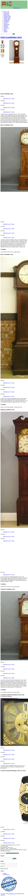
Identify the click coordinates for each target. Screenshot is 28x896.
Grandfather (10, 853)
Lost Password (6, 874)
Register (5, 873)
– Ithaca (4, 29)
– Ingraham (5, 26)
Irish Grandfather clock (11, 37)
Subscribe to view (6, 98)
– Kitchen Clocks (6, 17)
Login (13, 98)
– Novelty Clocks (6, 18)
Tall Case (17, 853)
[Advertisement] (14, 78)
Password (2, 866)
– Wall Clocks (6, 13)
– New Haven (6, 28)
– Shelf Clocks (6, 12)
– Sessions (5, 31)
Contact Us (3, 894)
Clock (7, 853)
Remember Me (5, 868)
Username (3, 863)
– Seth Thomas (6, 24)
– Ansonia (5, 23)
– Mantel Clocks (6, 19)
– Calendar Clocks (7, 16)
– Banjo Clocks (6, 15)
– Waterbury (5, 25)
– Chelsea (5, 30)
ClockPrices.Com (16, 8)
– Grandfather (6, 20)
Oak (14, 853)
